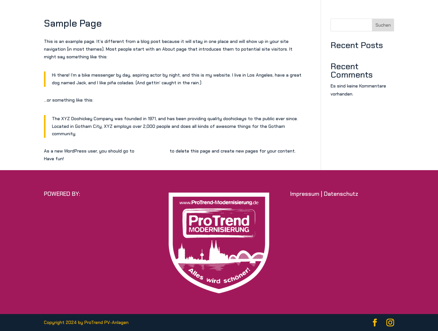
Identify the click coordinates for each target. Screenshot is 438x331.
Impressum (304, 194)
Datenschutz (341, 194)
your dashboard (152, 151)
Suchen (383, 25)
